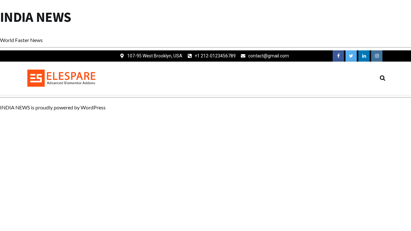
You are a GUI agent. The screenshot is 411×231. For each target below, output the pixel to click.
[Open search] (382, 78)
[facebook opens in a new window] (338, 56)
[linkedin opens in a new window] (364, 56)
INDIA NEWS (35, 17)
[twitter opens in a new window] (351, 56)
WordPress (93, 107)
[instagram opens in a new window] (376, 56)
